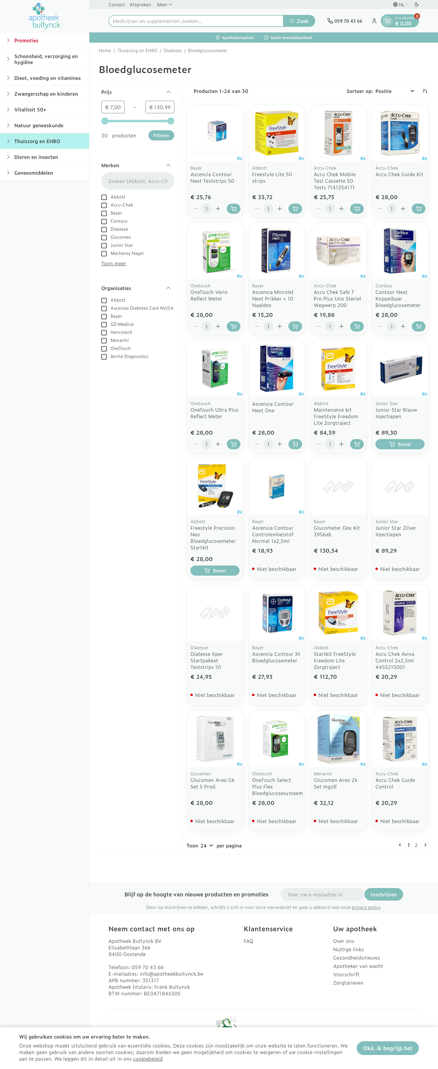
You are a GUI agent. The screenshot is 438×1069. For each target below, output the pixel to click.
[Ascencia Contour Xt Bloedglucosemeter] (276, 613)
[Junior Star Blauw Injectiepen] (400, 368)
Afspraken (140, 4)
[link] (401, 844)
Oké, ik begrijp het (388, 1048)
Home (105, 50)
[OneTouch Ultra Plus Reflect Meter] (215, 368)
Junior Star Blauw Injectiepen (396, 413)
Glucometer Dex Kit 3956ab (337, 531)
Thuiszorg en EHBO (137, 50)
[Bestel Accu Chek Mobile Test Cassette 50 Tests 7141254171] (357, 209)
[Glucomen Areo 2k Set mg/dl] (338, 739)
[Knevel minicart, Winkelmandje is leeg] (387, 21)
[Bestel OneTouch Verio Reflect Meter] (233, 326)
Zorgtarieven (348, 982)
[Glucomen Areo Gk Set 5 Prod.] (215, 739)
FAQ (248, 941)
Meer (162, 4)
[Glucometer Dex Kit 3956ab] (338, 486)
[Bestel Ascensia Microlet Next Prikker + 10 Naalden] (295, 326)
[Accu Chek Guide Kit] (400, 133)
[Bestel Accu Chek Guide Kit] (418, 209)
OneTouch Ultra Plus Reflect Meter (214, 413)
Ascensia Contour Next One (272, 407)
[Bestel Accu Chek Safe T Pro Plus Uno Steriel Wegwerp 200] (357, 326)
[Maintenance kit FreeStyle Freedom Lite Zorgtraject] (338, 368)
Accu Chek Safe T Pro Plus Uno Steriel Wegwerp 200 (337, 298)
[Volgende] (424, 844)
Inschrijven (384, 894)
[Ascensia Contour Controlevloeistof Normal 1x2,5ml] (276, 486)
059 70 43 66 (148, 967)
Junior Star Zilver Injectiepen (395, 531)
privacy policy (366, 907)
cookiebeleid (148, 1058)
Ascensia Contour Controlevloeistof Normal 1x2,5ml (272, 534)
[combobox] (196, 21)
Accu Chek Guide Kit (399, 174)
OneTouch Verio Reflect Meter (209, 295)
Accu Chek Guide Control (395, 783)
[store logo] (44, 16)
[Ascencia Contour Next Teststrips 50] (215, 133)
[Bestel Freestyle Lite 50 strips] (295, 209)
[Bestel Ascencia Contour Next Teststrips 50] (233, 209)
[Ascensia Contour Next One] (276, 368)
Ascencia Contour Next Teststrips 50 (212, 177)
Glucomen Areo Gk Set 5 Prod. (212, 783)
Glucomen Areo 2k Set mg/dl (335, 783)
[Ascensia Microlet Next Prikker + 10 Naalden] (276, 251)
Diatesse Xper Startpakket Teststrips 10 (206, 660)
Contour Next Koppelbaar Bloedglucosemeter (398, 298)
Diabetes (173, 50)
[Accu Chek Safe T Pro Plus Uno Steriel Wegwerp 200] (338, 251)
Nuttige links (348, 949)
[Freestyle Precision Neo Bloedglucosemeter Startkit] (215, 486)
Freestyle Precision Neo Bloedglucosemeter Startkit (213, 537)
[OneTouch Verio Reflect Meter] (215, 251)
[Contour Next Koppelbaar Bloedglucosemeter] (400, 251)
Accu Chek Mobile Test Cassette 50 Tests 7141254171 (335, 181)
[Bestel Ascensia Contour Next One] (295, 444)
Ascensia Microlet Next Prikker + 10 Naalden (273, 298)
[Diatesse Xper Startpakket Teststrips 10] (215, 613)
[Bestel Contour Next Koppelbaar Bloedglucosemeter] (418, 326)
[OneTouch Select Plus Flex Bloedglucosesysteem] (276, 739)
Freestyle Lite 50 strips (272, 177)
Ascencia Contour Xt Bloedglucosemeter (276, 657)
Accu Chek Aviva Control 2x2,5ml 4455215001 (394, 660)
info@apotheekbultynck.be (171, 973)
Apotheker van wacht (358, 966)
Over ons (343, 941)
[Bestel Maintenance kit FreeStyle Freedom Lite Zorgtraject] (357, 444)
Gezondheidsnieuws (356, 957)
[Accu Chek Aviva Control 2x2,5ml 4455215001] (400, 613)
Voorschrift (346, 974)
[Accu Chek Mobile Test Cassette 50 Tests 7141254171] (338, 133)
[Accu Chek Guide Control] (400, 739)
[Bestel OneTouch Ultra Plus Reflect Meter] (233, 444)
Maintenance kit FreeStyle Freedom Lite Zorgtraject (336, 416)
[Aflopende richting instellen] (424, 91)
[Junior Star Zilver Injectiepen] (400, 486)
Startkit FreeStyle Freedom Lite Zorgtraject (335, 660)
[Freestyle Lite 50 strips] (276, 133)
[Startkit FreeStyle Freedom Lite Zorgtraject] (338, 613)
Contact (116, 4)
